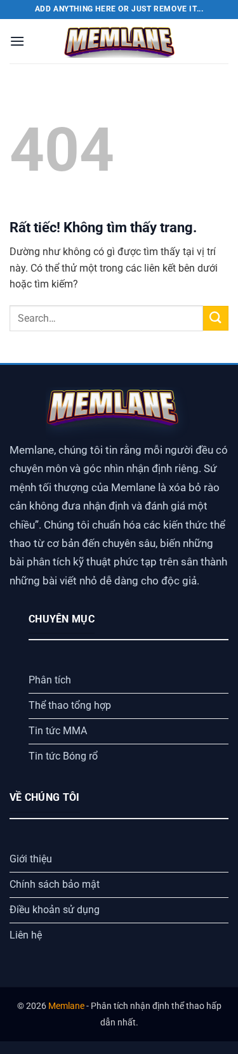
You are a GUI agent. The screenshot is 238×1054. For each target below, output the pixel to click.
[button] (17, 40)
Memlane (66, 1006)
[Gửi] (215, 318)
